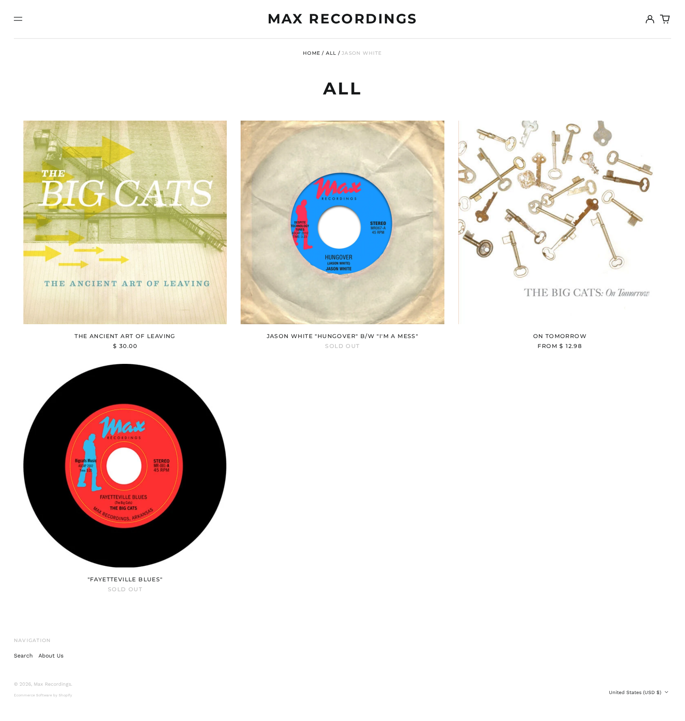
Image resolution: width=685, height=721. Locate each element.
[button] (665, 19)
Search (23, 655)
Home (311, 53)
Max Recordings (343, 18)
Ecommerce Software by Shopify (43, 695)
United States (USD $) (636, 692)
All (331, 53)
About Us (50, 655)
